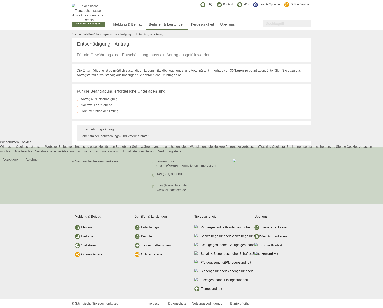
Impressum (208, 165)
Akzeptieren (11, 159)
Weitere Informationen (182, 165)
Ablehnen (32, 159)
